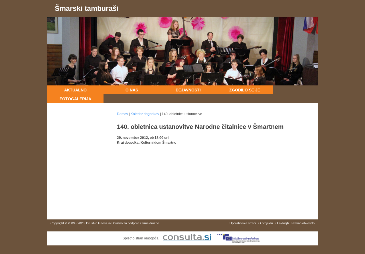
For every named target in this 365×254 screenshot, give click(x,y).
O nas (131, 90)
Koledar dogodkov (145, 114)
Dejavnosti (188, 90)
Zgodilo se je (244, 90)
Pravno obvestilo (303, 223)
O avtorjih (282, 223)
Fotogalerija (75, 99)
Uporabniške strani (243, 223)
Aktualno (75, 90)
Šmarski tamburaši (87, 8)
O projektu (265, 223)
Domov (122, 114)
